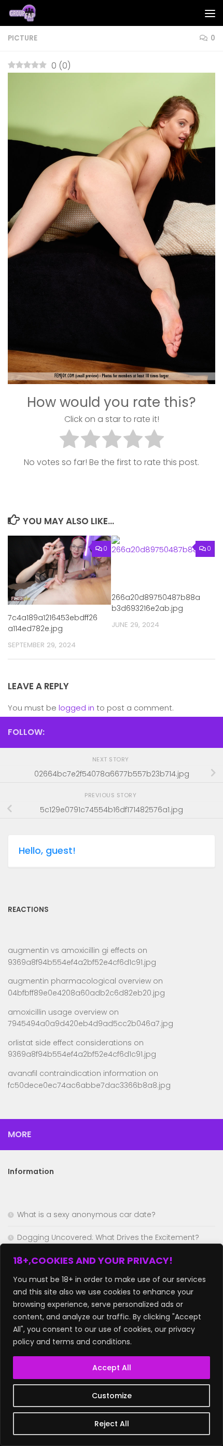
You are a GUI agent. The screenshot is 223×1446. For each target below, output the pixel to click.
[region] (111, 1345)
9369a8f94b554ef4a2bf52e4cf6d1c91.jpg (82, 962)
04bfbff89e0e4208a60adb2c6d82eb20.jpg (86, 993)
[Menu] (210, 13)
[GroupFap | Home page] (28, 13)
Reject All (111, 1423)
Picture (22, 38)
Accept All (111, 1367)
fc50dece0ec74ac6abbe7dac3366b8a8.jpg (89, 1085)
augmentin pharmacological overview (79, 981)
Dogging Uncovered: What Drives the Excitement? (108, 1237)
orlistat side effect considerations (70, 1043)
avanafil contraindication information (77, 1073)
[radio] (69, 441)
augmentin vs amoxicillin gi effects (71, 950)
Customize (112, 1395)
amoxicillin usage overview (57, 1012)
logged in (76, 707)
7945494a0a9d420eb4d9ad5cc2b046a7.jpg (90, 1023)
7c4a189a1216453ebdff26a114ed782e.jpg (52, 623)
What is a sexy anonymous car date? (86, 1214)
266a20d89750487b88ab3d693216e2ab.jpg (156, 602)
